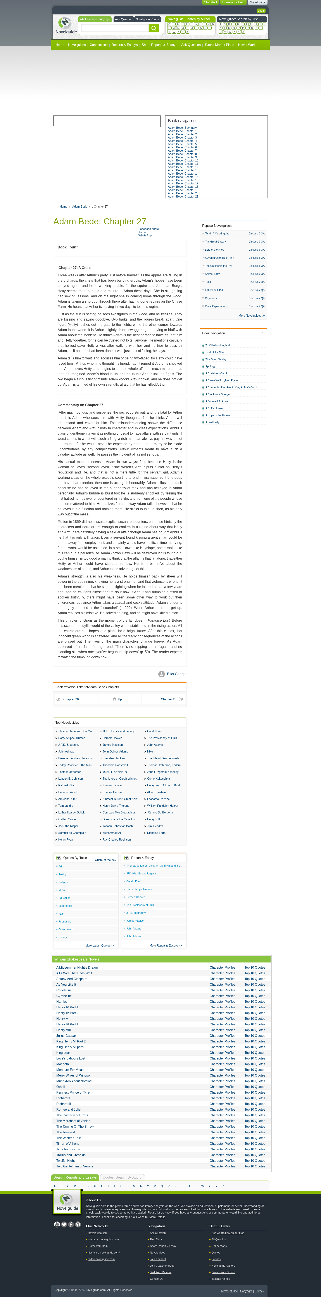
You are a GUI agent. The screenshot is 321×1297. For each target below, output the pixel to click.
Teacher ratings (221, 1278)
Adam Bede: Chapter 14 (183, 173)
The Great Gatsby (215, 241)
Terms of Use (229, 1291)
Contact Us (156, 1278)
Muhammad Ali (112, 832)
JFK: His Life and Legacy (119, 731)
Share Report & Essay (163, 1246)
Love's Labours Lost (70, 1058)
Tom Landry (65, 805)
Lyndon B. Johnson (70, 778)
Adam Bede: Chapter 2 (182, 134)
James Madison (113, 744)
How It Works (247, 45)
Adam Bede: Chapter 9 (182, 157)
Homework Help (98, 1246)
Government (66, 929)
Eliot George (176, 674)
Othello (61, 1087)
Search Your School (223, 1272)
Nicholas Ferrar (156, 832)
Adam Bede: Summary (182, 127)
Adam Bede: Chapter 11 (183, 163)
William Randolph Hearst (162, 805)
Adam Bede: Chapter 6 (182, 147)
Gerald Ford (154, 731)
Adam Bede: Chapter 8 (182, 154)
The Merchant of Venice (73, 1121)
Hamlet (61, 1001)
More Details (157, 1217)
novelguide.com (97, 1233)
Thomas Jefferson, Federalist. (166, 765)
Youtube (57, 1224)
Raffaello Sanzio (68, 785)
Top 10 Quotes (255, 967)
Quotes (216, 1252)
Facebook (71, 1224)
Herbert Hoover (112, 738)
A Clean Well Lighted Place (221, 380)
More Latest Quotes (97, 945)
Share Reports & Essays (159, 45)
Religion (64, 882)
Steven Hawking (113, 785)
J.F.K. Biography (68, 744)
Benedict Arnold (68, 792)
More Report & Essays (164, 945)
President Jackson (114, 758)
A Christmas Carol (216, 373)
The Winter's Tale (68, 1138)
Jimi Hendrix (155, 826)
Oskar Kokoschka (158, 778)
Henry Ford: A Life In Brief (163, 785)
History (63, 937)
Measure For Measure (72, 1070)
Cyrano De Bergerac (160, 812)
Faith (61, 913)
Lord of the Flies (214, 249)
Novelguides (77, 45)
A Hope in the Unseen (218, 415)
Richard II (63, 1098)
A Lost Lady (212, 422)
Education (65, 898)
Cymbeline (64, 996)
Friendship (65, 921)
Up (120, 699)
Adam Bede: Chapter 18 (183, 186)
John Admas (66, 751)
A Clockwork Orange (217, 394)
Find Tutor (156, 1239)
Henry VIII (153, 819)
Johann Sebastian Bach (118, 826)
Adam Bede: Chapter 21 (183, 196)
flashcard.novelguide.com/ (104, 1252)
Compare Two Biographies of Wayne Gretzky (122, 812)
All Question (219, 1239)
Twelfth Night (65, 1160)
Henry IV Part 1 (67, 1007)
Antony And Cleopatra (71, 979)
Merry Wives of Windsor (73, 1075)
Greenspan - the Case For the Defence (122, 819)
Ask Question (123, 19)
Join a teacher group (162, 1265)
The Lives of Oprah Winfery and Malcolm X (122, 778)
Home (59, 45)
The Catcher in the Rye (218, 265)
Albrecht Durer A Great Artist (120, 799)
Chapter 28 (168, 699)
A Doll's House (214, 408)
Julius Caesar (66, 1035)
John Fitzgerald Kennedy (163, 771)
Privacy (259, 1291)
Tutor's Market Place (219, 45)
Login (261, 10)
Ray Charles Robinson (117, 839)
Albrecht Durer (67, 799)
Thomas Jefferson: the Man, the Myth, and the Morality (78, 731)
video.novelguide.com (101, 1259)
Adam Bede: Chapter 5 (182, 144)
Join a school (158, 1259)
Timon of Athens (67, 1143)
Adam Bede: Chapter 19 (183, 190)
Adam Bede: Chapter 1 (182, 131)
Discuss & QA (257, 233)
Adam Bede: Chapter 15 (183, 177)
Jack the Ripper (68, 826)
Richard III (63, 1104)
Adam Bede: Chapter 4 (182, 140)
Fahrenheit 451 (214, 290)
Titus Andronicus (68, 1149)
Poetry (62, 874)
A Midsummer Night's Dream (77, 967)
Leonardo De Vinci (158, 799)
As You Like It (66, 984)
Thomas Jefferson (69, 771)
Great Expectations (216, 306)
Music (62, 890)
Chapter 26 (71, 699)
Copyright (246, 1291)
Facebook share (148, 229)
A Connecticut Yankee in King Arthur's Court (231, 387)
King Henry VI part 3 (70, 1047)
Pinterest (78, 1224)
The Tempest (65, 1132)
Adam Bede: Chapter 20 (183, 193)
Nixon (150, 751)
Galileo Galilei (67, 819)
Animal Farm (212, 274)
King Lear (63, 1052)
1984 (208, 282)
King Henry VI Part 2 (71, 1041)
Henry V (62, 1018)
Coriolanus (64, 990)
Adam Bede (79, 206)
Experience (65, 905)
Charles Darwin (112, 792)
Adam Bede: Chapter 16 (183, 180)
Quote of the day (105, 860)
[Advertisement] (160, 82)
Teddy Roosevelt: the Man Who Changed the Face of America (78, 765)
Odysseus (211, 298)
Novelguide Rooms (148, 19)
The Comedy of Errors (72, 1115)
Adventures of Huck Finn (219, 257)
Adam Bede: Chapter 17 (183, 183)
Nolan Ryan (65, 839)
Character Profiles (222, 967)
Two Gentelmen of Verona (74, 1166)
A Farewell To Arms (216, 401)
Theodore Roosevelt (115, 765)
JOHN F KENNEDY (115, 771)
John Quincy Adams (115, 751)
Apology (210, 366)
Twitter (142, 232)
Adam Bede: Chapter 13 (183, 170)
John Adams (155, 744)
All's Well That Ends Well (74, 973)
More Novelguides (250, 315)
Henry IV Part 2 (67, 1013)
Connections (99, 45)
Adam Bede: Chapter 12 (183, 167)
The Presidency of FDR (162, 738)
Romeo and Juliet (68, 1109)
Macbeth (62, 1064)
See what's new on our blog (228, 1233)
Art (60, 866)
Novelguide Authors (223, 1265)
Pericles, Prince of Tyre (73, 1092)
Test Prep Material (160, 1272)
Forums (216, 1259)
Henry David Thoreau (116, 805)
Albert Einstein (156, 792)
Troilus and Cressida (71, 1155)
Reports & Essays (125, 45)
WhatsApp (145, 235)
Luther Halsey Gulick (71, 812)
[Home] (66, 25)
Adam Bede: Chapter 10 (183, 160)
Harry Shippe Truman (71, 738)
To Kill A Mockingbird (217, 233)
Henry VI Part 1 (67, 1024)
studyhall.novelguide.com (103, 1239)
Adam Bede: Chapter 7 (182, 150)
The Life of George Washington (166, 758)
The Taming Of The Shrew (75, 1126)
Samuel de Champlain (72, 832)
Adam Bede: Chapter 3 (182, 137)
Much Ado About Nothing (73, 1081)
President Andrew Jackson (75, 758)
